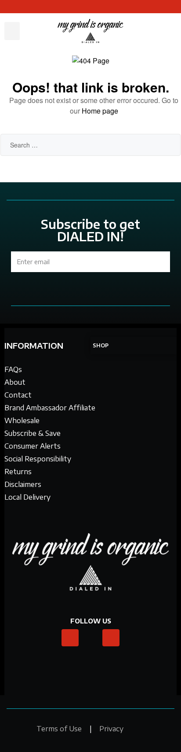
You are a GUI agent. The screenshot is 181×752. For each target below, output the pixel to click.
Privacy (111, 728)
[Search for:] (90, 145)
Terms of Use (59, 728)
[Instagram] (70, 638)
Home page (100, 111)
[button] (12, 31)
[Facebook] (111, 638)
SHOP (101, 345)
